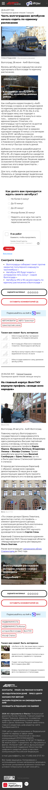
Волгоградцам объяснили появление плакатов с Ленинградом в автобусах (26, 345)
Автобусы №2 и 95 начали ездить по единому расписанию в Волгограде (23, 281)
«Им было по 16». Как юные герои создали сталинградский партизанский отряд (28, 647)
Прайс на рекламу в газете (29, 690)
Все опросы (7, 253)
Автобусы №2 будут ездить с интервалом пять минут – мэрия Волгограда (20, 275)
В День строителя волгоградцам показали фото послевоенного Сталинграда (28, 671)
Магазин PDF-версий (13, 697)
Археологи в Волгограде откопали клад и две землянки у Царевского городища (28, 655)
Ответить (9, 248)
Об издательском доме (14, 693)
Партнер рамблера (23, 778)
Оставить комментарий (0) (24, 603)
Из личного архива (26, 58)
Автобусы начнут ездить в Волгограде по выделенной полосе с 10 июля (28, 353)
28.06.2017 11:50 (7, 10)
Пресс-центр (35, 693)
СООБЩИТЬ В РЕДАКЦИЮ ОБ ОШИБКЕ (20, 706)
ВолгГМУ (5, 424)
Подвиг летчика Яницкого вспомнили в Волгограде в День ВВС (27, 663)
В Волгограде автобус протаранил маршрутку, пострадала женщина (25, 337)
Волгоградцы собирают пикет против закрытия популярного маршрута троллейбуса (24, 267)
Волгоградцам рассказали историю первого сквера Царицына (20, 568)
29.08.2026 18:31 (8, 374)
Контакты (7, 690)
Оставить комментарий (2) (24, 302)
